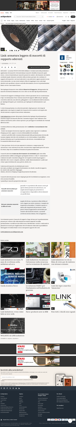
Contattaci (3, 403)
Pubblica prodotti (44, 12)
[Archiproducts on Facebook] (2, 388)
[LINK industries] (62, 57)
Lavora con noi (3, 405)
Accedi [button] (73, 16)
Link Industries (5, 63)
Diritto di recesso (41, 410)
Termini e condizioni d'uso (56, 423)
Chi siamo (2, 396)
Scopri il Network (4, 398)
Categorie (21, 396)
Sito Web (71, 62)
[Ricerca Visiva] (42, 16)
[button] (38, 12)
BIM (11, 12)
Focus (20, 405)
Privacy (40, 423)
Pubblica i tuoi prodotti (61, 396)
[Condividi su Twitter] (11, 67)
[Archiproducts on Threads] (13, 388)
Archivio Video (22, 410)
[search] (15, 16)
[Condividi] (14, 67)
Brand (20, 398)
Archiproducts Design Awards (6, 410)
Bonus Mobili (40, 405)
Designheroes (22, 415)
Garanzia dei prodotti (42, 408)
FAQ (1, 401)
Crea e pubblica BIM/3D (61, 398)
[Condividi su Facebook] (8, 67)
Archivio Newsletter (23, 407)
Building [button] (6, 12)
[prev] (69, 78)
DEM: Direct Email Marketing (62, 400)
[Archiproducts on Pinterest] (7, 388)
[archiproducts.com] (6, 16)
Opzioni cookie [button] (45, 423)
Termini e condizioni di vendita (44, 412)
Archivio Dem (21, 408)
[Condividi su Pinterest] (2, 67)
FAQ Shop (40, 415)
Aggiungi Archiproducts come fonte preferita (39, 67)
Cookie (49, 423)
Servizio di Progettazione (43, 398)
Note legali (40, 414)
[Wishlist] (66, 16)
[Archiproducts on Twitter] (10, 388)
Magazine (21, 401)
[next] (72, 78)
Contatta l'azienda (63, 62)
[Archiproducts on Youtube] (16, 388)
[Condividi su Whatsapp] (5, 67)
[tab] (39, 12)
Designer (21, 400)
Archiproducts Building (23, 414)
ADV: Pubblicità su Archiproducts (63, 401)
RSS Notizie (64, 423)
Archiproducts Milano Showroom (7, 407)
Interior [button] (2, 12)
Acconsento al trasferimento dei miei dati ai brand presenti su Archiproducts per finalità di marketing (17, 380)
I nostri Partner (3, 400)
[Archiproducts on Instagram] (4, 388)
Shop (39, 401)
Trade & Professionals (58, 12)
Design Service (65, 12)
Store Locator (40, 403)
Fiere (20, 403)
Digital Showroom (60, 408)
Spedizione (40, 407)
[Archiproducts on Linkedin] (19, 388)
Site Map (73, 423)
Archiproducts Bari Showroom (6, 408)
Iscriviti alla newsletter (5, 412)
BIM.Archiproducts (22, 412)
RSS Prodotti (69, 423)
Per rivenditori (50, 12)
